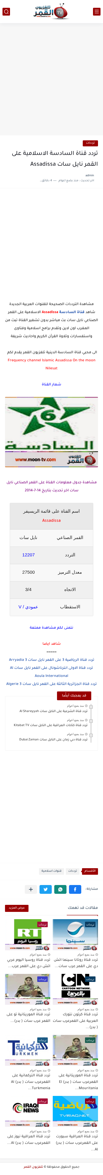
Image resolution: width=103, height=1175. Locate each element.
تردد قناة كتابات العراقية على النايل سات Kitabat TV (51, 725)
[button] (75, 889)
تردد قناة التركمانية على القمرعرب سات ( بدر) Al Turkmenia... (30, 1082)
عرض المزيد (17, 908)
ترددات (90, 143)
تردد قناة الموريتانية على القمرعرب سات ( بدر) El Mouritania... (78, 1082)
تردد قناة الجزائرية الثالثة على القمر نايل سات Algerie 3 (51, 684)
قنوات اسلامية (52, 871)
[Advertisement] (51, 80)
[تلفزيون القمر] (51, 11)
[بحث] (6, 12)
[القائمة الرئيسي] (96, 12)
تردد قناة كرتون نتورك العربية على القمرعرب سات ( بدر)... (75, 1021)
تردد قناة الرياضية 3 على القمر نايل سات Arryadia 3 (51, 660)
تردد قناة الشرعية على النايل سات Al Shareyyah (54, 711)
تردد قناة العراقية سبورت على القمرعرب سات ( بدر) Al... (77, 1143)
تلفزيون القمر (33, 1167)
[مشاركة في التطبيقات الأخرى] (31, 889)
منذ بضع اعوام (75, 706)
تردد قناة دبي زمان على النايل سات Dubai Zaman (53, 740)
